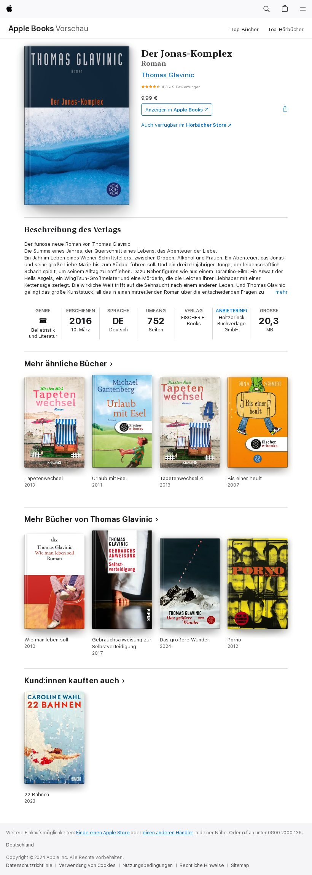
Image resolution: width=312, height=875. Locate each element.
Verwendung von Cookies (87, 865)
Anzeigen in (174, 110)
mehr (281, 292)
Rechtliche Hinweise (202, 865)
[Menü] (303, 9)
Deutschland (20, 845)
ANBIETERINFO (232, 310)
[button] (266, 9)
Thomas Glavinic (167, 75)
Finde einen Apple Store (102, 832)
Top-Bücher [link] (245, 29)
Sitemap (240, 865)
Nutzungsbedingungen (148, 865)
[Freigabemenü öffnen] (285, 109)
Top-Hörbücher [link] (286, 29)
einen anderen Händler (168, 832)
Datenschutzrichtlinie (29, 865)
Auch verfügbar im (183, 125)
